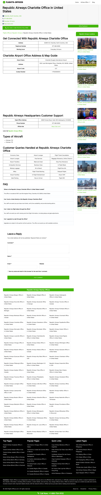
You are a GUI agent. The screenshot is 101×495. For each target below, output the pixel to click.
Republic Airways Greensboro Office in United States (37, 323)
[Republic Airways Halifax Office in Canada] (86, 201)
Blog (93, 2)
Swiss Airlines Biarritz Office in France (13, 462)
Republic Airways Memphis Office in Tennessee (14, 405)
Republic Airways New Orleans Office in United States (58, 371)
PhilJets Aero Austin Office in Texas (86, 467)
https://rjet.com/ (56, 126)
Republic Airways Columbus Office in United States (59, 385)
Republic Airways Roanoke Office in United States (37, 309)
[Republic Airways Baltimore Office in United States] (86, 96)
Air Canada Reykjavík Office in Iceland (38, 471)
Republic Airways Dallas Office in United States (36, 344)
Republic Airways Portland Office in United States (59, 309)
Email (9, 263)
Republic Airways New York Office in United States (59, 432)
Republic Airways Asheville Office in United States (37, 398)
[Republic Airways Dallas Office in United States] (86, 166)
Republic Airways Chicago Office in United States (14, 344)
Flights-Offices (7, 33)
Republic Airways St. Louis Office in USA (37, 425)
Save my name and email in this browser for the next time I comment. (28, 271)
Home (77, 2)
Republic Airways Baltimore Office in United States (14, 412)
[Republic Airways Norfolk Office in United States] (86, 60)
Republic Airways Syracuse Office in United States (14, 357)
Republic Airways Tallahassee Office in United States (37, 419)
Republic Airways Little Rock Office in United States (36, 385)
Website (41, 263)
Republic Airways (17, 33)
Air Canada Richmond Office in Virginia (38, 474)
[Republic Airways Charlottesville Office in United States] (86, 148)
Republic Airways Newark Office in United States (13, 350)
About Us (75, 489)
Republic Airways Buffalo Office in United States (13, 419)
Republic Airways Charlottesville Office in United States (36, 337)
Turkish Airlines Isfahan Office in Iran (13, 449)
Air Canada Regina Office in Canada (37, 468)
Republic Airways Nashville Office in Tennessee (59, 398)
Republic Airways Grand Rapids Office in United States (58, 337)
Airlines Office (84, 2)
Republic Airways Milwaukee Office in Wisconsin (59, 412)
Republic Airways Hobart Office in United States (58, 330)
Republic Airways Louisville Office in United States (14, 337)
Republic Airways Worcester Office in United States (14, 330)
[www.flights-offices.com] (13, 2)
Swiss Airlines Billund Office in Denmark (14, 465)
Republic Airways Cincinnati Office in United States (59, 316)
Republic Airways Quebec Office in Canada (13, 371)
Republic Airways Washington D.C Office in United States (36, 364)
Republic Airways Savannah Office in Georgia (36, 303)
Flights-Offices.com (13, 489)
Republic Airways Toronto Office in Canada (59, 303)
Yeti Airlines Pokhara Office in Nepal (86, 470)
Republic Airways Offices (15, 131)
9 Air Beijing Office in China (83, 454)
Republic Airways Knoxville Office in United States (14, 303)
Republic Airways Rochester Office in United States (36, 330)
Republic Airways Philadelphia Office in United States (35, 378)
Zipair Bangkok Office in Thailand (85, 472)
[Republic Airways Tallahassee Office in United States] (86, 78)
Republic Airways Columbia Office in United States (13, 323)
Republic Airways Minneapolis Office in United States (35, 412)
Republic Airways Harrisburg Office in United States (59, 419)
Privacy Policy (92, 489)
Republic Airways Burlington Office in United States (13, 432)
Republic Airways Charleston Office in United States (59, 357)
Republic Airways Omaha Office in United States (36, 405)
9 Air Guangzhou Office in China (85, 459)
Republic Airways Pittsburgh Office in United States (13, 364)
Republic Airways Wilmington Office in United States (59, 344)
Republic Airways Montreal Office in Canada (14, 316)
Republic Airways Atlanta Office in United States (58, 425)
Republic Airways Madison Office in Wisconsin (37, 432)
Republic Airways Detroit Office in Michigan (13, 309)
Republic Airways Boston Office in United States (13, 398)
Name (9, 256)
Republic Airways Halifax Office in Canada (58, 391)
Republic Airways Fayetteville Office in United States (59, 323)
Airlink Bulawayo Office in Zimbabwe (62, 473)
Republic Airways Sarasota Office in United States (59, 350)
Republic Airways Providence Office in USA (59, 405)
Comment (10, 243)
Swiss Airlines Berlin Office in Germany (13, 459)
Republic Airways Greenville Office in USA (59, 364)
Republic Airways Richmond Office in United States (36, 391)
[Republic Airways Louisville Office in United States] (86, 183)
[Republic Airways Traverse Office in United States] (86, 131)
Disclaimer (83, 489)
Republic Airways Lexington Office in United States (13, 385)
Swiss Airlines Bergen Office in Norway (14, 457)
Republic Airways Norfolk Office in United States (36, 316)
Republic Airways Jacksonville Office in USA (12, 391)
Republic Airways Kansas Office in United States (13, 425)
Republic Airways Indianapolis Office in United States (57, 296)
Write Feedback (83, 26)
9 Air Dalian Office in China (83, 457)
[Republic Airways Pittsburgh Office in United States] (86, 43)
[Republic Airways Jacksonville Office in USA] (86, 113)
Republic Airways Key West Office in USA (37, 357)
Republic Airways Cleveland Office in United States (59, 378)
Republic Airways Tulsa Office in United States (36, 371)
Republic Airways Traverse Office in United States (14, 378)
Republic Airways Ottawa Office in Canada (36, 350)
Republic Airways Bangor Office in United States (13, 296)
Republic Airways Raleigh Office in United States (36, 296)
